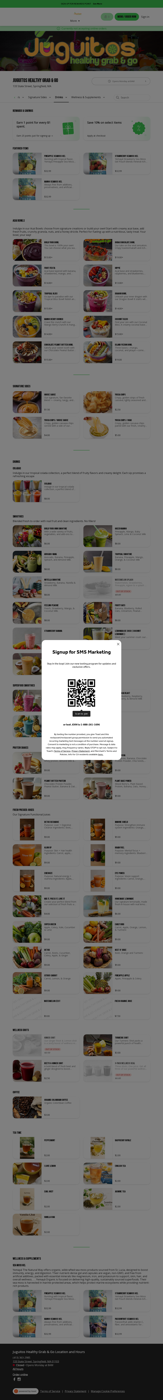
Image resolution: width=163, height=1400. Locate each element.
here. (100, 754)
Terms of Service (62, 751)
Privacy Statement (81, 751)
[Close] (118, 644)
